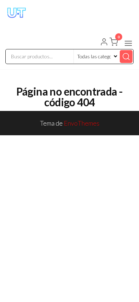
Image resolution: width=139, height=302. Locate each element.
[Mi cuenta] (104, 42)
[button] (128, 43)
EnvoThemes (81, 123)
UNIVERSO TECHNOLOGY (62, 22)
